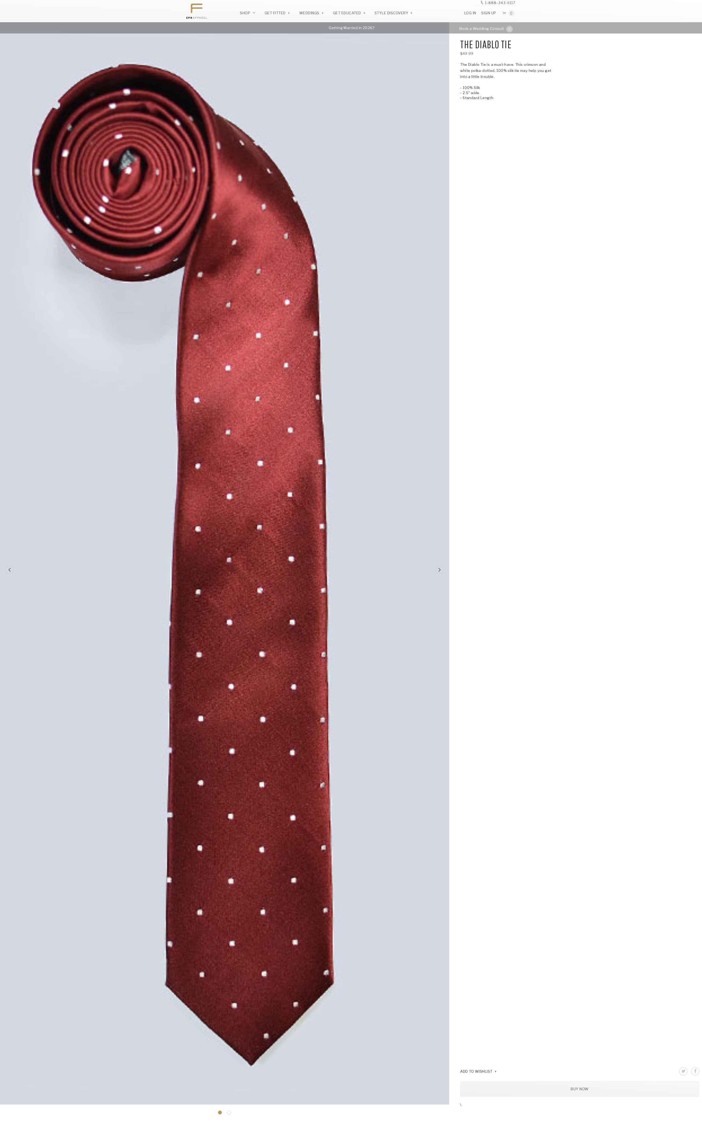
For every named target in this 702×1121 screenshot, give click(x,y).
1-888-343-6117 (500, 3)
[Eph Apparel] (194, 11)
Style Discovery (392, 13)
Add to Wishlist (476, 1071)
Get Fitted (275, 13)
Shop (245, 13)
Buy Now (580, 1089)
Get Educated (347, 13)
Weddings (309, 13)
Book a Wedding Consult (482, 28)
